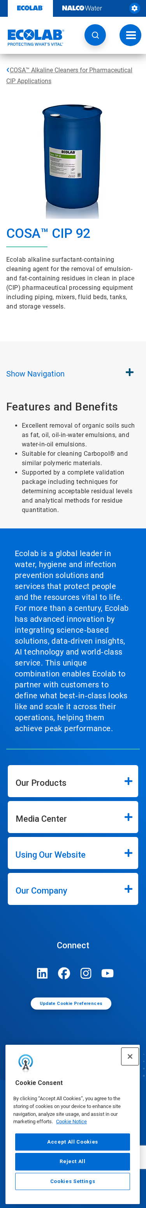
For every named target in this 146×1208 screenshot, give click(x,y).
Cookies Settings (72, 1181)
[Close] (130, 1056)
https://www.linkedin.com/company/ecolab (42, 973)
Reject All (73, 1161)
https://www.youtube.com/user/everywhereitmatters (108, 973)
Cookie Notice (71, 1121)
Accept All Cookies (72, 1142)
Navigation (35, 373)
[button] (95, 35)
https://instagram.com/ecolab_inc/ (86, 973)
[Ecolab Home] (32, 37)
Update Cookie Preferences (71, 1003)
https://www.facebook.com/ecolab (64, 973)
